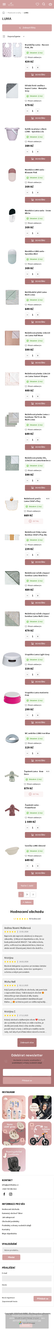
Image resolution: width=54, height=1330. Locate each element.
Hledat (11, 1257)
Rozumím (26, 1325)
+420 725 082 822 (9, 1189)
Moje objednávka (9, 1233)
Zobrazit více (27, 1042)
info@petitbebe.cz (10, 1185)
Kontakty (6, 1229)
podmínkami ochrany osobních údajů (27, 1063)
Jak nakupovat (8, 1217)
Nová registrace (8, 1297)
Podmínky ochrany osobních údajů (16, 1225)
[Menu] (4, 4)
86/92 (48, 499)
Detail (36, 521)
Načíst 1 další (27, 885)
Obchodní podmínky (10, 1221)
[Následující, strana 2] (27, 894)
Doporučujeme (14, 36)
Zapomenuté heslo (9, 1301)
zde (39, 1320)
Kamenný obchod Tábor (12, 1213)
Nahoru (28, 902)
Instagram (10, 1194)
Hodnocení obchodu (27, 911)
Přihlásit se (42, 1298)
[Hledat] (44, 4)
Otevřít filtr (27, 27)
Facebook (4, 1194)
